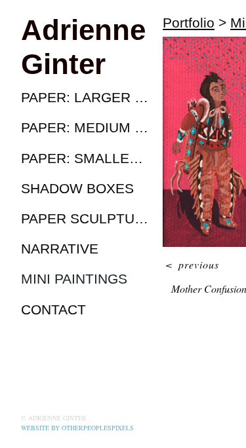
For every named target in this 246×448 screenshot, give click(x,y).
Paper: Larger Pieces (86, 97)
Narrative (59, 248)
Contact (53, 309)
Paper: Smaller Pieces (86, 158)
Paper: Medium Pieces (86, 127)
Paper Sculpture (86, 218)
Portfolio (189, 22)
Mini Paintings (74, 278)
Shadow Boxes (77, 188)
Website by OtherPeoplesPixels (77, 427)
